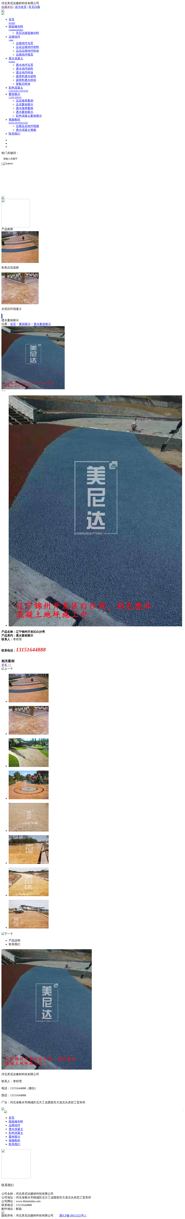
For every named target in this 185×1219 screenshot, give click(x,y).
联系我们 (14, 133)
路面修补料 (16, 28)
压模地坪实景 (24, 43)
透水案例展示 (24, 112)
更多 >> (6, 664)
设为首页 (21, 6)
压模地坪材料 (65, 152)
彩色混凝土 (18, 89)
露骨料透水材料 (26, 76)
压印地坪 (50, 152)
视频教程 (18, 121)
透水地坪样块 (24, 72)
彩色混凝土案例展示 (29, 115)
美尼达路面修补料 (27, 32)
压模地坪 (14, 1125)
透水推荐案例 (24, 108)
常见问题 (34, 6)
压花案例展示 (24, 104)
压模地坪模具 (24, 54)
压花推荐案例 (24, 100)
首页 (13, 324)
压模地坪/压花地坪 (32, 152)
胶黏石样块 (23, 83)
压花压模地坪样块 (27, 50)
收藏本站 (7, 6)
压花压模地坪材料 (27, 47)
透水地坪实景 (24, 64)
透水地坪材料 (24, 68)
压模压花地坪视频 (27, 126)
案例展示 (15, 96)
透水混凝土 (16, 1129)
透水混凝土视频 (26, 129)
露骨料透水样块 (26, 80)
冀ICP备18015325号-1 (72, 1215)
